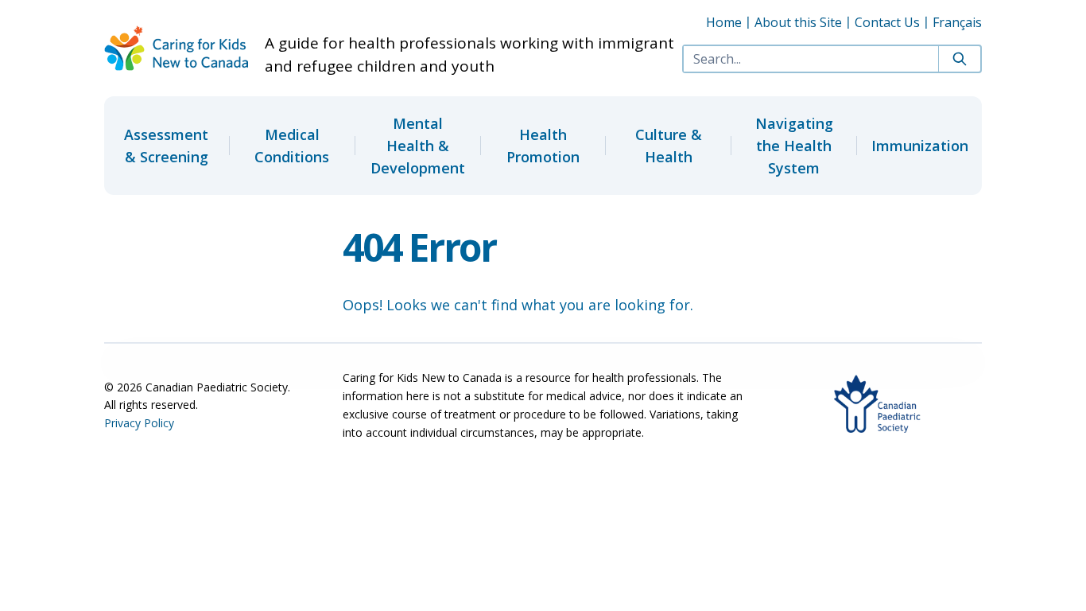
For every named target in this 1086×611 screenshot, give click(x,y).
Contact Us (887, 22)
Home (724, 22)
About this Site (798, 22)
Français (957, 22)
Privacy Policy (139, 422)
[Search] (959, 59)
